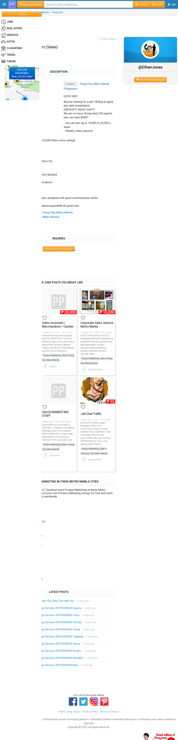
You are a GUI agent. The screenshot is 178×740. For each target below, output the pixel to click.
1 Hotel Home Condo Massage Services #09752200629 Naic (44, 665)
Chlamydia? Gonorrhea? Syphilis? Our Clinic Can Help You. (42, 601)
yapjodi (53, 366)
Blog (69, 711)
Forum (11, 61)
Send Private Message (151, 79)
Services (12, 35)
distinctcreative (95, 369)
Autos (11, 41)
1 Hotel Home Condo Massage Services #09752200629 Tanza (45, 629)
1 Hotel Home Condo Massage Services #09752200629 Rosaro (45, 650)
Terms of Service (109, 711)
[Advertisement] (89, 24)
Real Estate (14, 28)
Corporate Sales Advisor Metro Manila (97, 324)
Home (62, 711)
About (77, 711)
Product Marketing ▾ (31, 4)
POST (22, 14)
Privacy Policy (90, 711)
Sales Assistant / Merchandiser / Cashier (58, 324)
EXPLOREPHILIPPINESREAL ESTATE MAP (22, 73)
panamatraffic (94, 459)
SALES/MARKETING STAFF (55, 413)
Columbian (55, 455)
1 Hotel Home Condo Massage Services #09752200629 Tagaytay (46, 636)
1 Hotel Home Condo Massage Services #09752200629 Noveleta (46, 658)
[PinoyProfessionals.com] (12, 4)
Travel (11, 54)
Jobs (10, 21)
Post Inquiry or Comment (58, 249)
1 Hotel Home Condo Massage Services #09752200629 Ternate (46, 622)
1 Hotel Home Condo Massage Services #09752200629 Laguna (45, 608)
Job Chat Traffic (91, 414)
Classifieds (14, 48)
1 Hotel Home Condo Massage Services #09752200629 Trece (44, 615)
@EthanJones (150, 67)
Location (142, 4)
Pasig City (57, 12)
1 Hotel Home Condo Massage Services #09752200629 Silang (45, 643)
